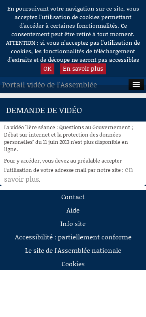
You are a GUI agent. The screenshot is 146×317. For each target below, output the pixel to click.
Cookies (73, 263)
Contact (73, 196)
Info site (73, 223)
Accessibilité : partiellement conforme (73, 236)
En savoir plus (83, 68)
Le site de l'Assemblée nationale (73, 250)
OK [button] (47, 68)
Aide (73, 210)
